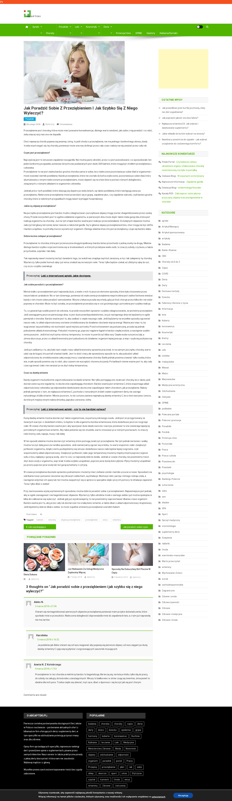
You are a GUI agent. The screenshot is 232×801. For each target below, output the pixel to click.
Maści (165, 373)
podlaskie (167, 408)
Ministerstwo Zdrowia (99, 748)
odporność (123, 754)
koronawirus (168, 326)
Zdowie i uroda (169, 596)
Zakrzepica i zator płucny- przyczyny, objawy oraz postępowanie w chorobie (182, 197)
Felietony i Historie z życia (175, 303)
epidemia (126, 730)
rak (130, 767)
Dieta (106, 27)
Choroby (50, 33)
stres (124, 773)
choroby (52, 520)
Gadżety (151, 33)
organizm (93, 761)
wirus (105, 520)
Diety (164, 285)
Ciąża (165, 268)
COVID (165, 273)
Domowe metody (170, 291)
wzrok (165, 579)
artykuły (166, 238)
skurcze (102, 773)
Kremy (165, 338)
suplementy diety (171, 532)
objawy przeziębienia (70, 520)
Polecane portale (170, 414)
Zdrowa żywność (170, 602)
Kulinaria (92, 742)
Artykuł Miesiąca (170, 226)
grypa (138, 730)
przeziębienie (91, 520)
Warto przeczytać (171, 561)
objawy (91, 754)
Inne (164, 314)
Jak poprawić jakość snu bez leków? (180, 118)
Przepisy (92, 767)
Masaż (165, 367)
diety (90, 730)
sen (164, 496)
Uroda (165, 549)
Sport (165, 514)
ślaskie (165, 502)
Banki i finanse (169, 250)
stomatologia (169, 526)
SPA (164, 508)
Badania (166, 244)
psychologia (168, 473)
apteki (165, 221)
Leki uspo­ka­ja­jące (37, 527)
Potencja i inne (123, 33)
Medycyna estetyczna (173, 385)
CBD (164, 256)
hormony (92, 736)
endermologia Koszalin (189, 187)
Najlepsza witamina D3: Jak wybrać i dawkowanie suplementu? (180, 125)
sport (114, 773)
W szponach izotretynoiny (191, 176)
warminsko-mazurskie (173, 555)
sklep (91, 773)
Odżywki (166, 397)
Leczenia (166, 344)
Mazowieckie (168, 379)
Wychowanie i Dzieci (172, 573)
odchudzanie (106, 754)
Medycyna (128, 742)
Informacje (167, 309)
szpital (91, 779)
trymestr (104, 779)
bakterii (39, 520)
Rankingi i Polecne (171, 479)
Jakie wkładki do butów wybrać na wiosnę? (183, 133)
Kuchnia (135, 736)
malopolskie (168, 361)
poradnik (107, 761)
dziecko (113, 730)
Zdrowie (166, 608)
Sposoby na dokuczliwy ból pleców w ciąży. (131, 571)
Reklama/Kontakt (169, 33)
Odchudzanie (168, 391)
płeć (122, 767)
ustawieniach (158, 796)
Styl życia (137, 773)
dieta (140, 724)
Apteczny (49, 124)
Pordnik (166, 432)
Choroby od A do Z (171, 262)
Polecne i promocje (171, 420)
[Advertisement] (183, 69)
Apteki (36, 27)
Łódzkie (166, 355)
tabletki (166, 543)
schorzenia (167, 485)
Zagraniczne (168, 590)
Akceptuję (183, 795)
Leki (77, 27)
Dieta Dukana (30, 574)
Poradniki (63, 27)
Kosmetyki (91, 27)
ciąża (130, 724)
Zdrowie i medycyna (172, 614)
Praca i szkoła (169, 455)
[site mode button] (200, 26)
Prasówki (166, 467)
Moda (118, 748)
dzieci (101, 730)
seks (164, 491)
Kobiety (166, 320)
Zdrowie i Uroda (170, 620)
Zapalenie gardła (194, 182)
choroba (105, 724)
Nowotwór (131, 748)
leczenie (105, 742)
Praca (165, 449)
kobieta (106, 736)
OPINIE (138, 33)
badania (92, 724)
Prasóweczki (168, 461)
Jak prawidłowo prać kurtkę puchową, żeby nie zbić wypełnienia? (183, 110)
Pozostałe (167, 444)
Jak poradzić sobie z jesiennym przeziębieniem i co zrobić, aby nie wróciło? (138, 527)
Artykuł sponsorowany (173, 232)
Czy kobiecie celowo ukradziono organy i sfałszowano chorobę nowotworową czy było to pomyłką (183, 166)
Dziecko (166, 297)
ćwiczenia (120, 785)
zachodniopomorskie (172, 585)
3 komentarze (66, 124)
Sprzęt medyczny (171, 520)
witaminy (117, 520)
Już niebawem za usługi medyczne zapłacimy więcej (86, 571)
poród (119, 761)
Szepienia (167, 537)
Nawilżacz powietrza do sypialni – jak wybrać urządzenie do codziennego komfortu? (184, 141)
